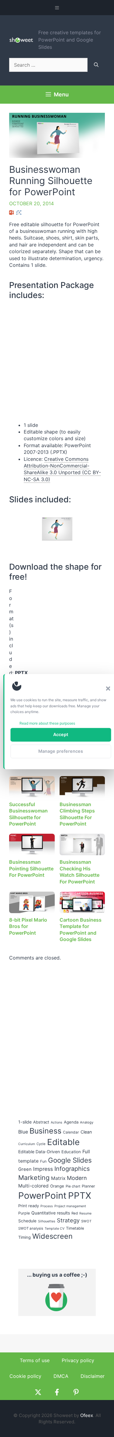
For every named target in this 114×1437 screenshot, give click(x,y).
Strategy (68, 1220)
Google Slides (70, 1160)
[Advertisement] (56, 626)
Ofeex (86, 1415)
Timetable (75, 1228)
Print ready (28, 1205)
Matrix (58, 1178)
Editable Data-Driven (39, 1151)
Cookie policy (25, 1376)
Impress (43, 1169)
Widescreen (52, 1236)
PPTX (79, 1195)
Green (25, 1169)
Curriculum (26, 1144)
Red (74, 1213)
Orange (57, 1186)
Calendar (71, 1132)
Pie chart (73, 1186)
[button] (108, 688)
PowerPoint (42, 1195)
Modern (77, 1178)
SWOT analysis (30, 1228)
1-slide (25, 1121)
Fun (43, 1161)
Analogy (86, 1122)
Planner (88, 1186)
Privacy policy (78, 1360)
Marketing (34, 1177)
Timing (24, 1237)
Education (71, 1151)
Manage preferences (60, 751)
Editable (63, 1142)
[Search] (96, 65)
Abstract (41, 1122)
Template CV (54, 1229)
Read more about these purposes (47, 723)
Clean (86, 1131)
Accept (60, 734)
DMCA (61, 1376)
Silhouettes (46, 1221)
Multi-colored (33, 1186)
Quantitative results (50, 1212)
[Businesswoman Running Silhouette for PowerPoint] (57, 529)
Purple (24, 1213)
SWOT (86, 1221)
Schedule (27, 1220)
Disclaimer (93, 1376)
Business (45, 1130)
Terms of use (35, 1360)
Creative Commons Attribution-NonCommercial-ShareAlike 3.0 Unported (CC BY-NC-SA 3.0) (62, 469)
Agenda (71, 1122)
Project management (70, 1206)
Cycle (41, 1144)
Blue (23, 1132)
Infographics (72, 1168)
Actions (56, 1122)
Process (46, 1206)
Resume (85, 1213)
